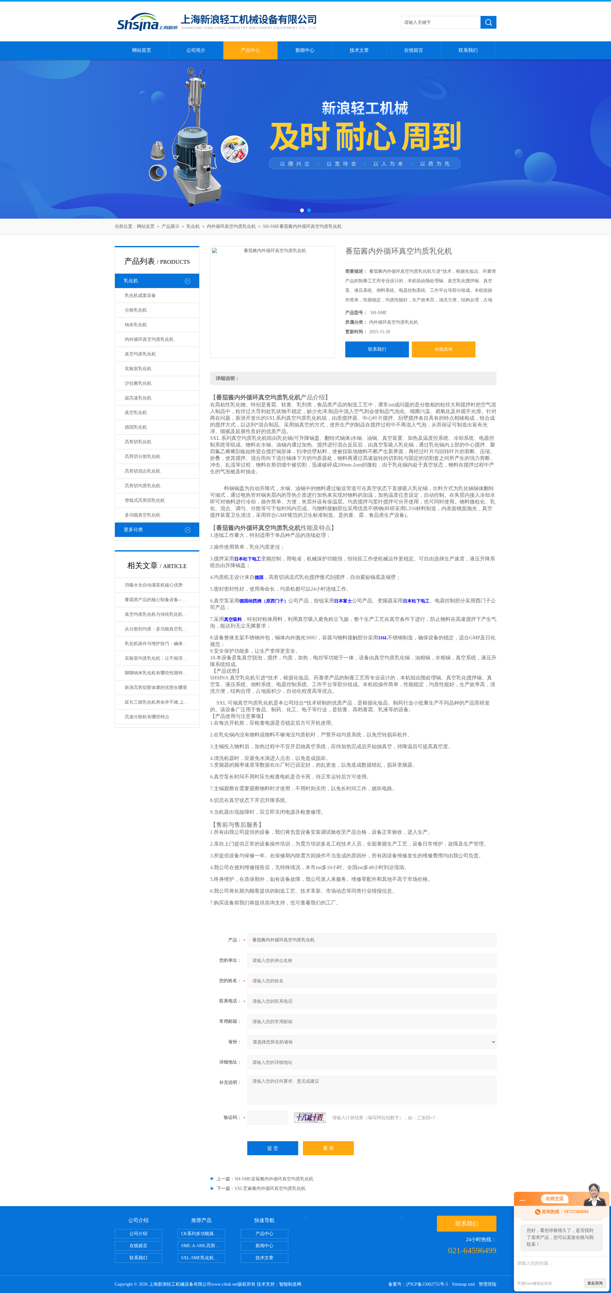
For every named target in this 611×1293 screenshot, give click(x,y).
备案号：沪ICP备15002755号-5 (418, 1284)
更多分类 (133, 529)
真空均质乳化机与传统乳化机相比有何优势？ (162, 614)
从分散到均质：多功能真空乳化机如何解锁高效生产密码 (162, 629)
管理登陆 (487, 1284)
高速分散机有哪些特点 (147, 716)
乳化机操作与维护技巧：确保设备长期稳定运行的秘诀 (162, 643)
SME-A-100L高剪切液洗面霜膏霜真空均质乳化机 (203, 1245)
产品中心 (250, 50)
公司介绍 (138, 1233)
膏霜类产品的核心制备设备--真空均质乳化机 (162, 599)
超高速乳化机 (138, 398)
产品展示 (170, 226)
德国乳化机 (136, 427)
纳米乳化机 (136, 324)
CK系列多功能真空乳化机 (203, 1233)
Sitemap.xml (463, 1284)
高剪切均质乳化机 (142, 485)
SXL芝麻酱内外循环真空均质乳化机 (270, 1188)
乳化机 (193, 226)
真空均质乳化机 (140, 354)
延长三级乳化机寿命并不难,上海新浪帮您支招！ (162, 702)
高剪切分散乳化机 (142, 456)
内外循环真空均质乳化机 (231, 226)
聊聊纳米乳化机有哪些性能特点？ (158, 673)
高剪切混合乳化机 (142, 471)
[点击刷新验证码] (310, 1117)
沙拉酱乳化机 (138, 383)
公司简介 (196, 50)
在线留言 (413, 50)
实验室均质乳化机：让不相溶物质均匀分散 (162, 658)
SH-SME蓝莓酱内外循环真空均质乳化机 (274, 1179)
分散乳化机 (136, 310)
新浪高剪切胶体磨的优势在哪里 (156, 687)
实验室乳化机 (138, 368)
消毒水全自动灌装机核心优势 (154, 585)
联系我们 (468, 50)
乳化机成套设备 (140, 295)
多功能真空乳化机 (142, 515)
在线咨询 (444, 349)
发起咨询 (595, 1283)
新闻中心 (304, 50)
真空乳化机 (136, 412)
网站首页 (141, 50)
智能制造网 (290, 1284)
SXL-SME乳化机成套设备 (203, 1257)
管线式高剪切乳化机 (145, 500)
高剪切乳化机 (138, 441)
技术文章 (359, 50)
